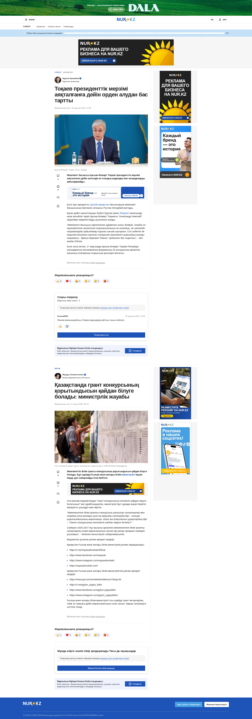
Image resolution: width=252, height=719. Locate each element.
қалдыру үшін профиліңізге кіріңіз (114, 308)
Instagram (137, 351)
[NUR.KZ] (126, 19)
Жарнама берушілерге (216, 704)
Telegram (124, 213)
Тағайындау (68, 26)
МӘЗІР (32, 20)
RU (212, 20)
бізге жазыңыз (98, 263)
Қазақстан (41, 26)
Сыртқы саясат (54, 26)
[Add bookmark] (58, 206)
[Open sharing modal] (58, 197)
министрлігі (129, 474)
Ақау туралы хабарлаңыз (188, 704)
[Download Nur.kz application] (126, 8)
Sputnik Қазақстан (99, 204)
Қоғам (57, 368)
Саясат (27, 26)
